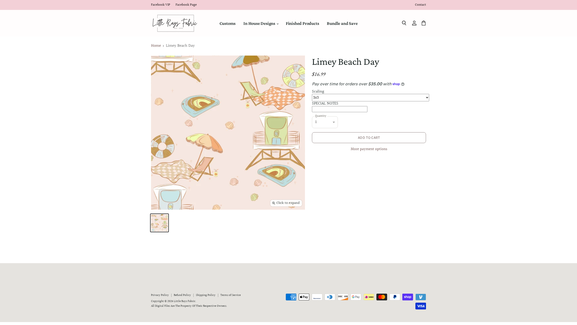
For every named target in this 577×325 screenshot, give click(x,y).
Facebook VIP (160, 5)
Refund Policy (182, 295)
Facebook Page (186, 5)
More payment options (369, 149)
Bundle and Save (342, 23)
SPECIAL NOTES (325, 103)
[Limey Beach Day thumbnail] (159, 223)
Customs (228, 23)
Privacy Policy (160, 295)
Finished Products (302, 23)
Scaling (318, 91)
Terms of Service (230, 295)
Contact (420, 5)
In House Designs (259, 23)
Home (156, 46)
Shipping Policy (205, 295)
